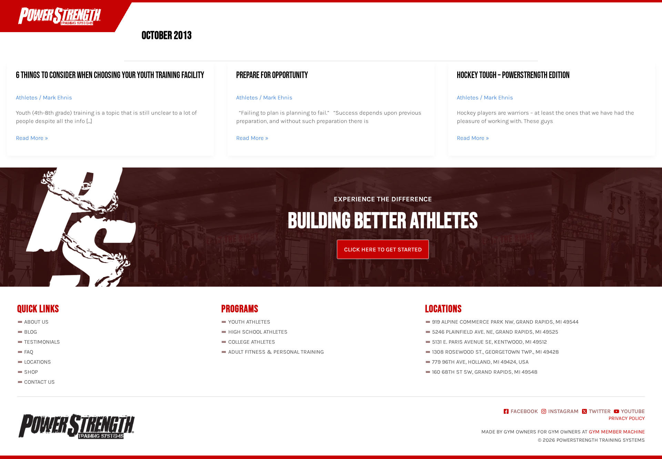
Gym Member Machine (617, 432)
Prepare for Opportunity (272, 75)
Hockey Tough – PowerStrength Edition (513, 75)
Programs (459, 17)
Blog (549, 17)
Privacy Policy (627, 418)
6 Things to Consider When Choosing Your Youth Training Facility (110, 75)
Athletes (27, 97)
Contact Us (623, 17)
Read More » (32, 138)
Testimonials (512, 17)
